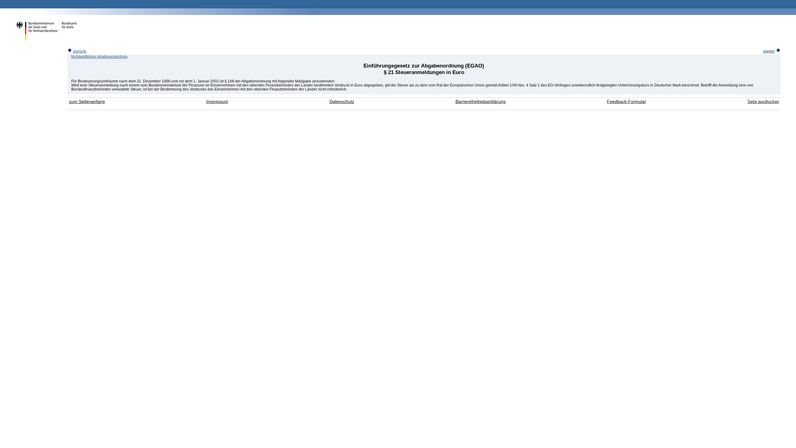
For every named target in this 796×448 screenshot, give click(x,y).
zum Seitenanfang (87, 101)
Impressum (217, 101)
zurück (79, 51)
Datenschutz (342, 101)
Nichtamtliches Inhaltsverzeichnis (99, 56)
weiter (769, 51)
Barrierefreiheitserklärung (481, 101)
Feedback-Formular (626, 101)
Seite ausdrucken (763, 101)
